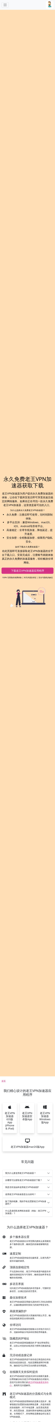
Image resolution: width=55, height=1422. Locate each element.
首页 (4, 1081)
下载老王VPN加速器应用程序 (27, 570)
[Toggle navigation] (5, 4)
